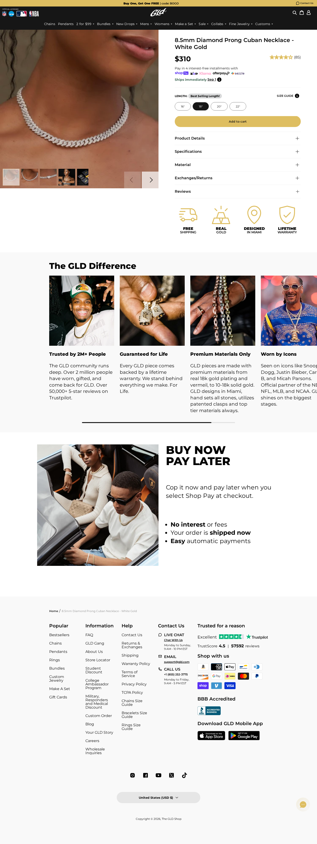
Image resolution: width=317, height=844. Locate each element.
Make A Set (59, 689)
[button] (294, 12)
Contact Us (306, 3)
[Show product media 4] (66, 177)
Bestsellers (59, 635)
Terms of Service (129, 674)
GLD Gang (94, 643)
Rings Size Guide (131, 727)
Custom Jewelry (56, 679)
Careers (92, 741)
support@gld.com (177, 662)
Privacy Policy (134, 684)
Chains (55, 643)
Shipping (130, 655)
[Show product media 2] (29, 177)
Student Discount (93, 670)
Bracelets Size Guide (134, 715)
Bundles (57, 668)
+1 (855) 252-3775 (176, 674)
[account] (308, 12)
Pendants (58, 651)
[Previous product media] (132, 180)
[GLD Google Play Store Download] (244, 736)
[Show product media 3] (48, 177)
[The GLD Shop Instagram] (132, 775)
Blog (89, 724)
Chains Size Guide (132, 703)
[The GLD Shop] (158, 12)
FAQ (89, 635)
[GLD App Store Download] (211, 736)
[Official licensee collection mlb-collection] (21, 13)
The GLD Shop (171, 819)
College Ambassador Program (97, 684)
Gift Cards (58, 697)
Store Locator (97, 660)
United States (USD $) (156, 797)
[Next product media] (150, 180)
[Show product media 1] (11, 177)
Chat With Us (173, 640)
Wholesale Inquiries (95, 751)
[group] (151, 3)
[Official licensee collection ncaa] (11, 13)
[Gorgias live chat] (303, 804)
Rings (54, 660)
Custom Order (98, 716)
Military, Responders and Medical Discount (96, 702)
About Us (94, 651)
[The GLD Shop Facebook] (145, 775)
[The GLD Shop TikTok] (184, 775)
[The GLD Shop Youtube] (158, 775)
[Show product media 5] (85, 177)
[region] (158, 349)
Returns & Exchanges (132, 645)
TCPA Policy (132, 692)
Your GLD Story (99, 732)
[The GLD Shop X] (171, 775)
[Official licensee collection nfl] (4, 13)
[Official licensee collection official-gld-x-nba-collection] (34, 13)
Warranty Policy (136, 664)
